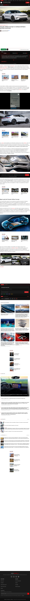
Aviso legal (16, 584)
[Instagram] (16, 577)
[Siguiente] (28, 60)
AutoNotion (2, 582)
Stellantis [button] (1, 65)
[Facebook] (11, 577)
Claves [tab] (5, 53)
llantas (20, 89)
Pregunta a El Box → (4, 61)
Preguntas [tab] (15, 53)
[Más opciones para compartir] (9, 49)
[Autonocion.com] (4, 5)
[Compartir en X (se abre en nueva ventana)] (7, 49)
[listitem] (5, 260)
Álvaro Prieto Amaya (6, 30)
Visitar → (28, 296)
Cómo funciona (14, 63)
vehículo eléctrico (3, 68)
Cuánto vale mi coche (3, 586)
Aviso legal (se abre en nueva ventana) (13, 176)
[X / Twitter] (14, 577)
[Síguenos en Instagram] (14, 299)
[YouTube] (18, 577)
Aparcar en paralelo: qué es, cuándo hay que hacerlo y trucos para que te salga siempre (13, 398)
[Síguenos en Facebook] (10, 299)
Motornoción (8, 599)
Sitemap (2, 588)
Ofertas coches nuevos (3, 584)
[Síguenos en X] (12, 299)
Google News (7, 298)
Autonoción (5, 599)
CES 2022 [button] (12, 65)
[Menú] (29, 5)
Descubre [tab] (25, 53)
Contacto (16, 582)
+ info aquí (22, 595)
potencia (13, 208)
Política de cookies (17, 586)
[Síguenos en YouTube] (17, 299)
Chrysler (2, 266)
